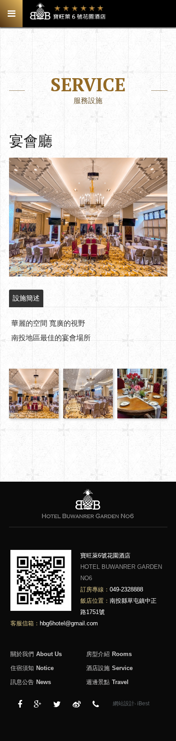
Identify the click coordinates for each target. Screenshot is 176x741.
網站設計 (123, 703)
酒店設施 (109, 668)
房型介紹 (109, 654)
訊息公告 (30, 682)
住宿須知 (32, 668)
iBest (143, 703)
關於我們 (36, 654)
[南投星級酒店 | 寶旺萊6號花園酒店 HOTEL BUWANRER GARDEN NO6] (57, 704)
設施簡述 (26, 298)
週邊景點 (107, 682)
